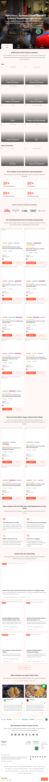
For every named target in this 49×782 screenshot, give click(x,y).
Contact (42, 47)
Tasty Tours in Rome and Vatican (39, 766)
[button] (6, 245)
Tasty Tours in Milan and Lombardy (12, 771)
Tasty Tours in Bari (8, 768)
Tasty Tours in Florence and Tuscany (37, 771)
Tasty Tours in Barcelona (8, 766)
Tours (7, 47)
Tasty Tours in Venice (24, 771)
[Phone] (30, 735)
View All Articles (24, 667)
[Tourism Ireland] (41, 210)
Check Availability (31, 262)
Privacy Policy (3, 761)
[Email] (26, 735)
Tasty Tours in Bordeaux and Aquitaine (36, 768)
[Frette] (16, 210)
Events (18, 47)
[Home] (12, 2)
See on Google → (20, 712)
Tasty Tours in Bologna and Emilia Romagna (22, 766)
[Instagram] (15, 735)
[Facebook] (12, 735)
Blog (30, 47)
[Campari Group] (33, 210)
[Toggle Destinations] (47, 3)
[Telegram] (37, 735)
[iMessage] (33, 735)
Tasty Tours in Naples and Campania (21, 768)
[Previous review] (42, 718)
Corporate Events (44, 744)
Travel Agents (43, 742)
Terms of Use (9, 761)
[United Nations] (24, 210)
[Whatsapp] (19, 735)
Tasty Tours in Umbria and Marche (24, 773)
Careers (42, 748)
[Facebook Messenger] (23, 735)
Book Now (7, 262)
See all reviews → (32, 680)
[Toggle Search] (41, 2)
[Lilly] (7, 210)
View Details (18, 262)
